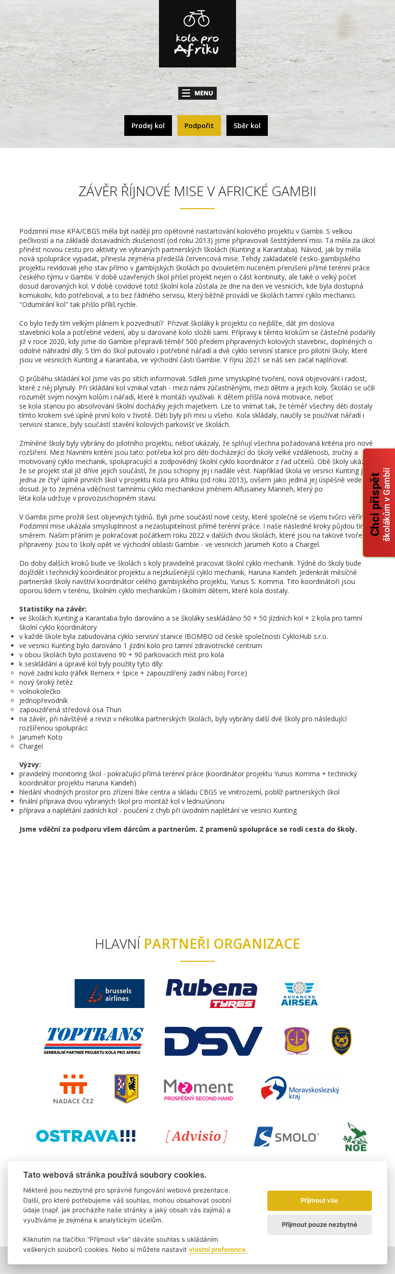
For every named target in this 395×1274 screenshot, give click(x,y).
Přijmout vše (319, 1200)
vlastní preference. (218, 1249)
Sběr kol (247, 125)
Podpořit (199, 125)
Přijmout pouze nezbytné (319, 1224)
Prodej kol (148, 125)
